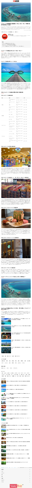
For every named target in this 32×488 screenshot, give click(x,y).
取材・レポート (22, 374)
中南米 (2, 478)
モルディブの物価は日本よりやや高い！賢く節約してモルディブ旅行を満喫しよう (13, 46)
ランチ (11, 374)
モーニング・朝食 (8, 374)
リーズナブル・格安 (16, 374)
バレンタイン (3, 374)
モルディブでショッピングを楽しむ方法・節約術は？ (9, 45)
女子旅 (29, 374)
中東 (2, 476)
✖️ (22, 484)
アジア (2, 22)
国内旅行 (3, 469)
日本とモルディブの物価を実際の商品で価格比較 (8, 44)
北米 (2, 474)
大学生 (26, 374)
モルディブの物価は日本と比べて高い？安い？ (8, 43)
